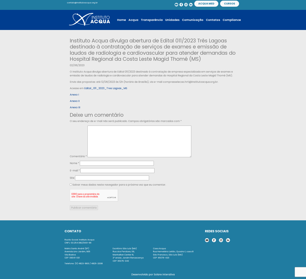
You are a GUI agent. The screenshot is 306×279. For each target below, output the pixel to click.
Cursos (229, 3)
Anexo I (74, 94)
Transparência (152, 20)
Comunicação (192, 20)
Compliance (232, 20)
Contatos (213, 20)
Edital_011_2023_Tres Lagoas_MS (105, 88)
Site (72, 178)
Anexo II (75, 101)
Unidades (172, 20)
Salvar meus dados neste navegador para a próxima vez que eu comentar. (119, 185)
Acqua (133, 20)
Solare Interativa (164, 274)
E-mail (75, 170)
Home (121, 20)
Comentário (78, 156)
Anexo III (75, 107)
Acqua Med (206, 3)
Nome (74, 163)
